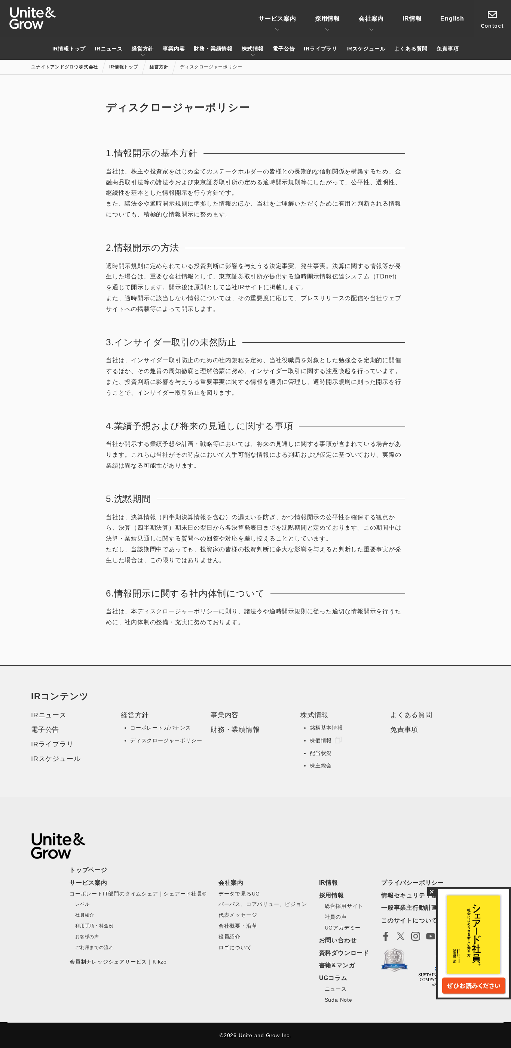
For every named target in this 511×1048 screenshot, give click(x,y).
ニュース (336, 989)
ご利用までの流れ (94, 947)
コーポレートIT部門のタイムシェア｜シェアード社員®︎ (138, 894)
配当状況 (321, 753)
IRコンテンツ (60, 696)
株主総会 (321, 765)
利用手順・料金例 (94, 925)
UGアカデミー (343, 928)
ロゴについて (235, 947)
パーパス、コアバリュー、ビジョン (262, 904)
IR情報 (412, 18)
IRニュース (109, 49)
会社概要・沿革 (237, 926)
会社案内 (371, 18)
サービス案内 (277, 18)
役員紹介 (229, 937)
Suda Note (338, 1000)
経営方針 (143, 49)
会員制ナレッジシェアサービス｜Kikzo (118, 962)
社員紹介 (84, 915)
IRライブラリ (320, 49)
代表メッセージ (237, 915)
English (452, 18)
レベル (82, 904)
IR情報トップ (69, 49)
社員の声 (336, 917)
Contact (492, 25)
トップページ (88, 870)
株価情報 (321, 740)
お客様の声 (87, 936)
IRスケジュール (365, 49)
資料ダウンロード (344, 953)
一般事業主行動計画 (409, 907)
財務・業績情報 (213, 49)
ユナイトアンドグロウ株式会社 (32, 18)
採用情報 (327, 18)
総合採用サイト (344, 906)
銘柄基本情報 (326, 728)
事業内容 (174, 49)
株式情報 (253, 49)
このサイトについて (409, 920)
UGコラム (333, 978)
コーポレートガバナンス (160, 728)
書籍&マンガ (337, 965)
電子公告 (284, 49)
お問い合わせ (338, 940)
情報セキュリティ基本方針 (419, 895)
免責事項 (448, 49)
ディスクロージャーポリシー (166, 740)
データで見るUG (239, 894)
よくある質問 (411, 49)
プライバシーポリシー (412, 882)
